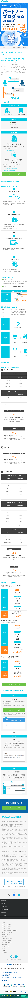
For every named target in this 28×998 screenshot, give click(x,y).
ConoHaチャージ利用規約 (6, 926)
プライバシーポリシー (6, 946)
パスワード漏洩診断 (4, 972)
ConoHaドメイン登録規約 (6, 924)
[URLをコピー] (19, 895)
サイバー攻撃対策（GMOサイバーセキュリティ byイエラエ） (11, 977)
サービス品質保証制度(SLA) (7, 942)
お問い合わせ (4, 944)
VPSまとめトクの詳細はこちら (10, 168)
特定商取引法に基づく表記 (7, 938)
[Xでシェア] (9, 895)
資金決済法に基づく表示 (6, 940)
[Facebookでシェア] (14, 895)
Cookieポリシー (5, 948)
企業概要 (3, 950)
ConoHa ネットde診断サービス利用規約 (9, 930)
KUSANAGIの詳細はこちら (9, 170)
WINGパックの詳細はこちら (10, 150)
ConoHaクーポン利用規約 (6, 928)
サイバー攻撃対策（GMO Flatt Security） (8, 979)
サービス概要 (4, 952)
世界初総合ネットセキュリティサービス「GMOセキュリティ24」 (12, 970)
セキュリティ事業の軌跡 (5, 980)
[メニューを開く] (26, 1)
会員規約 (3, 922)
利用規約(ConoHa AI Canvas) (7, 932)
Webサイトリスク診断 (13, 972)
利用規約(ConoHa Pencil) (6, 934)
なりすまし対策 (19, 979)
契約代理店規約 (4, 936)
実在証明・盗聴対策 (4, 975)
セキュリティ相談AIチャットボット (7, 974)
